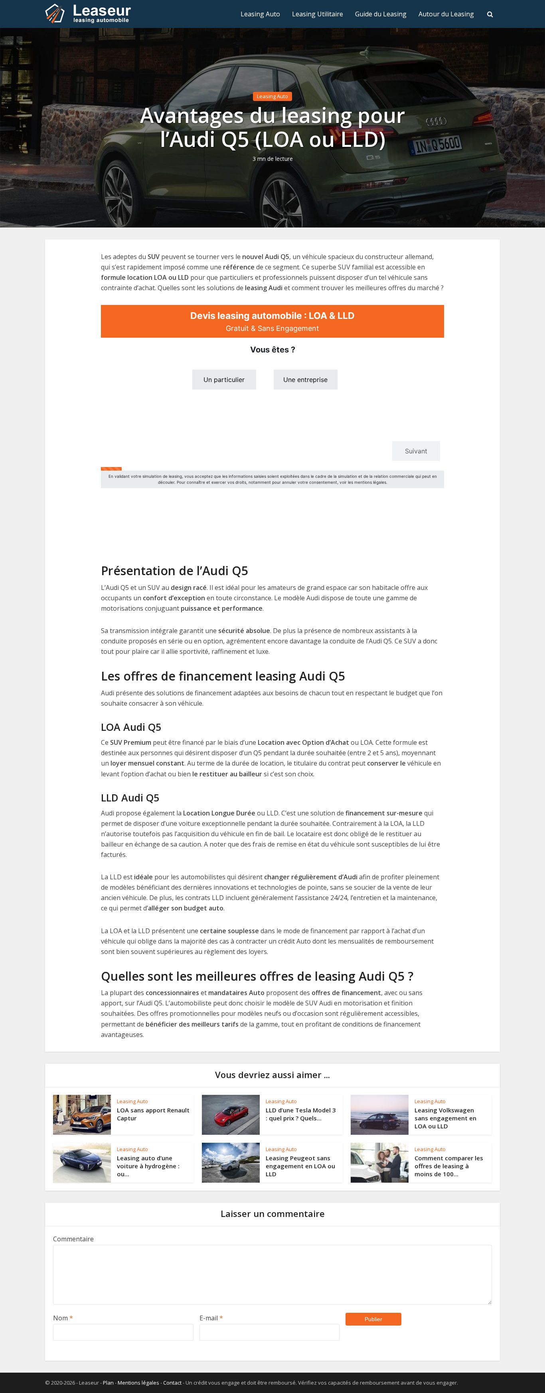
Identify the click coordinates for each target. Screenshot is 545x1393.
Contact (172, 1382)
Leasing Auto (260, 14)
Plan (108, 1382)
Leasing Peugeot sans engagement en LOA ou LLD (300, 1166)
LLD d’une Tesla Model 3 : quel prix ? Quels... (301, 1114)
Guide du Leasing (381, 14)
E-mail (211, 1318)
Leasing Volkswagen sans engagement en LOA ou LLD (445, 1118)
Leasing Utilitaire (317, 14)
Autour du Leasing (446, 14)
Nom (63, 1318)
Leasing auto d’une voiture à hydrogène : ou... (148, 1166)
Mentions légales (138, 1382)
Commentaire (73, 1239)
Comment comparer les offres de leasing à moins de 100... (449, 1166)
